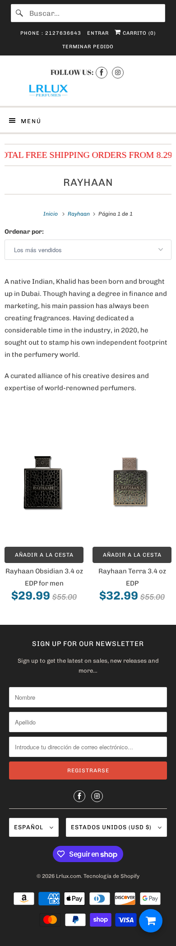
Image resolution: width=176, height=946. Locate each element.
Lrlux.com (68, 876)
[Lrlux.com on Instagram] (118, 72)
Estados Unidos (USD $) (112, 827)
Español (29, 827)
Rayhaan (88, 182)
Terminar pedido (88, 47)
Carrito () (138, 33)
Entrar (98, 33)
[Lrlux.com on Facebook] (101, 72)
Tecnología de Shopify (111, 876)
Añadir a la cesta (44, 555)
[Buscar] (20, 13)
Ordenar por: (24, 231)
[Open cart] (150, 920)
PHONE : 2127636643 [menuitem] (50, 33)
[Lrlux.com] (88, 91)
